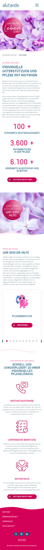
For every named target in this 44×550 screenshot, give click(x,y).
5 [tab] (20, 341)
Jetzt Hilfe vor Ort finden (22, 180)
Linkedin (27, 534)
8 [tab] (30, 341)
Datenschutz (8, 526)
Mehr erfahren (22, 325)
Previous (2, 341)
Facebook (16, 534)
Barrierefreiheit (10, 517)
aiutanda (11, 5)
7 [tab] (26, 341)
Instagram (21, 534)
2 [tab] (10, 341)
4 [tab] (16, 341)
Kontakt (6, 512)
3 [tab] (13, 341)
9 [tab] (33, 341)
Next (41, 341)
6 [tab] (23, 341)
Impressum (7, 521)
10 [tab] (36, 341)
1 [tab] (7, 341)
